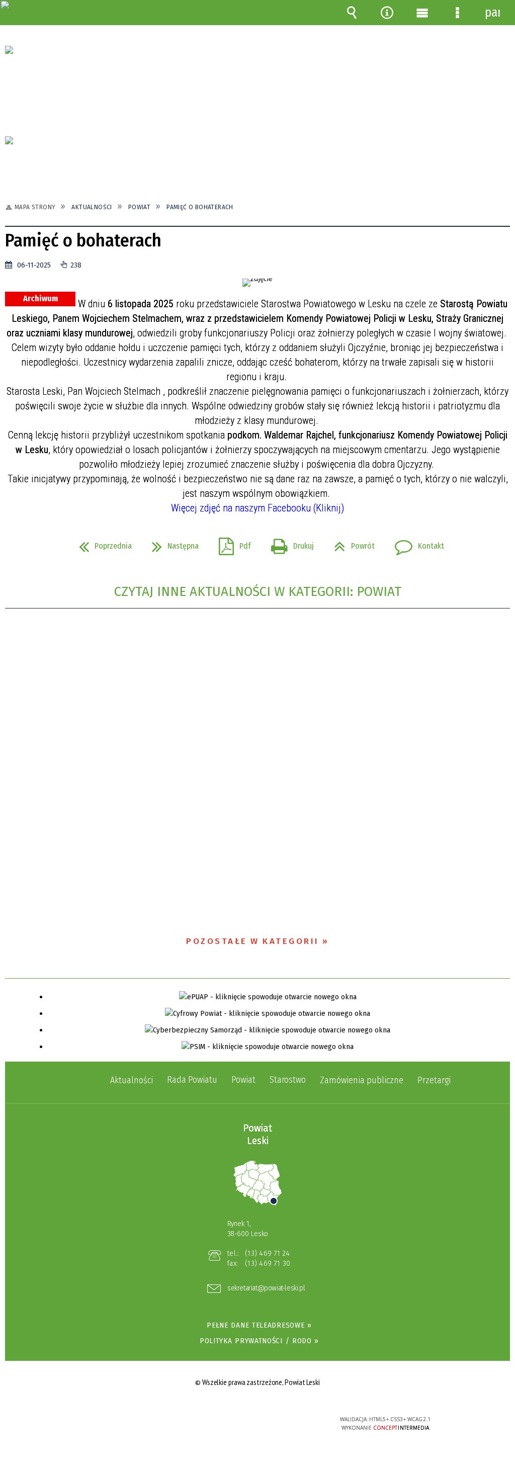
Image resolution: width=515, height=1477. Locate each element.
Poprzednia (101, 543)
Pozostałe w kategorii (252, 941)
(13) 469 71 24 (267, 1253)
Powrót (350, 543)
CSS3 (256, 1423)
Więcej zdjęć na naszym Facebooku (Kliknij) (257, 508)
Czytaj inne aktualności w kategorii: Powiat (257, 591)
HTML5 (241, 1423)
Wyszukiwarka (351, 12)
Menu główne (422, 12)
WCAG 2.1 (287, 1422)
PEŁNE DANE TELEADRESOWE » (259, 1325)
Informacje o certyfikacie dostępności (129, 1426)
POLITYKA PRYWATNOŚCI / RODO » (259, 1340)
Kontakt (415, 543)
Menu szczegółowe (457, 12)
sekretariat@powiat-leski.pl (266, 1288)
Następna (171, 543)
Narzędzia (386, 12)
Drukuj (288, 543)
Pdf (231, 543)
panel (492, 12)
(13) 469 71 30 (267, 1263)
